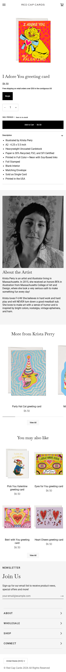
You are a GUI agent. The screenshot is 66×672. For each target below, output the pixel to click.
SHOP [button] (7, 633)
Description (7, 135)
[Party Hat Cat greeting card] (26, 372)
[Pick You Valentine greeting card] (17, 463)
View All (33, 423)
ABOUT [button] (8, 613)
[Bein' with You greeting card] (17, 517)
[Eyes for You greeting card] (49, 463)
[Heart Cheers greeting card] (49, 517)
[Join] (59, 596)
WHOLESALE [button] (12, 623)
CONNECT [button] (10, 643)
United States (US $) (14, 661)
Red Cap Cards (14, 667)
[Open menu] (7, 4)
